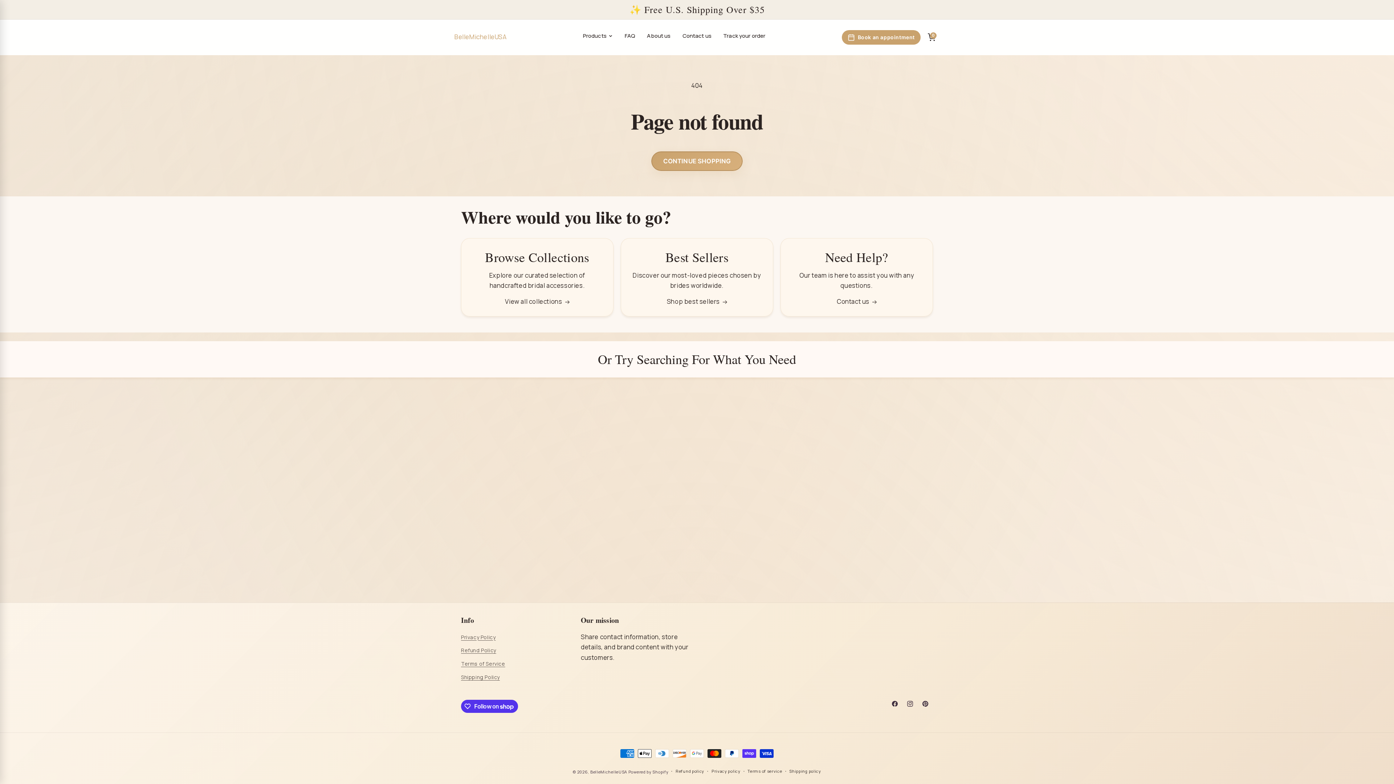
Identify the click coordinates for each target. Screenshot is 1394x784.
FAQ (630, 36)
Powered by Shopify (648, 772)
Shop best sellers (693, 301)
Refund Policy (478, 650)
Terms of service (764, 771)
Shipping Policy (480, 677)
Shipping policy (805, 771)
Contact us (697, 36)
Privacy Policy (478, 637)
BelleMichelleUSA (608, 772)
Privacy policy (726, 771)
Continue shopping (697, 161)
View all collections (533, 301)
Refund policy (690, 771)
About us (658, 36)
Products (595, 36)
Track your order (744, 36)
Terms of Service (483, 663)
